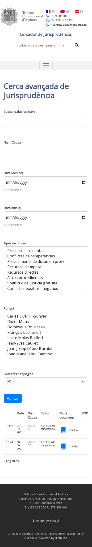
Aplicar (13, 398)
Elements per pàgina (18, 374)
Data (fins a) (12, 208)
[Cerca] (76, 45)
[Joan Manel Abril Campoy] (46, 354)
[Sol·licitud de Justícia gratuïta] (46, 283)
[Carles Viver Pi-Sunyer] (46, 316)
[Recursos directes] (46, 272)
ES (81, 11)
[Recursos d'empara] (46, 267)
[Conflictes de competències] (46, 256)
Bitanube (61, 538)
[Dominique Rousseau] (46, 327)
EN (68, 11)
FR (52, 11)
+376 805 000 (59, 16)
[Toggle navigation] (46, 65)
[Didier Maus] (46, 321)
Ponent (9, 308)
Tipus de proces (15, 243)
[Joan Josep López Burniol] (46, 348)
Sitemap (38, 520)
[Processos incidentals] (46, 250)
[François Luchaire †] (46, 332)
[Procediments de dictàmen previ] (46, 261)
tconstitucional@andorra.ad (69, 24)
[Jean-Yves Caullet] (46, 343)
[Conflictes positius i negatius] (46, 288)
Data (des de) (13, 173)
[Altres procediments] (46, 277)
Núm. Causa (12, 142)
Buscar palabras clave (20, 111)
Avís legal (52, 520)
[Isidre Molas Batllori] (46, 338)
